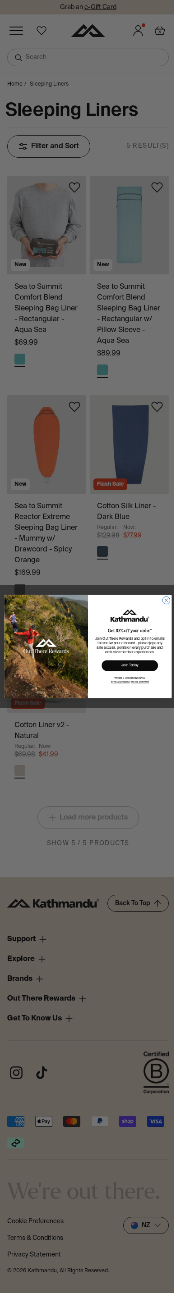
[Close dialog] (166, 600)
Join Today (129, 666)
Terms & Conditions (120, 682)
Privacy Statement (140, 682)
